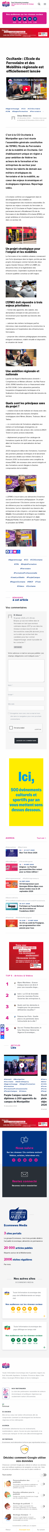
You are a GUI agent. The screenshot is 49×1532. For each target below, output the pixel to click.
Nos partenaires (19, 1388)
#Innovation (11, 847)
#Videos (20, 586)
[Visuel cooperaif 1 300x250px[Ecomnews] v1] (26, 956)
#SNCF (30, 582)
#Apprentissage (12, 109)
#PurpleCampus (33, 577)
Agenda (5, 1425)
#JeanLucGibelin (17, 577)
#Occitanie (30, 586)
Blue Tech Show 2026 (28, 853)
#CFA (8, 111)
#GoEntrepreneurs (31, 878)
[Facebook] (2, 1026)
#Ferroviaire (35, 111)
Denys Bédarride (24, 116)
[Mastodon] (2, 1030)
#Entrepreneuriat (13, 878)
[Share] (2, 1037)
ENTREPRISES (7, 1439)
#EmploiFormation (20, 111)
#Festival (10, 917)
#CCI (23, 109)
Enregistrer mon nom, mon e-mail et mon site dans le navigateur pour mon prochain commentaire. (25, 716)
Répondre (18, 647)
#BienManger (11, 861)
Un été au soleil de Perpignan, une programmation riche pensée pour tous (31, 925)
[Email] (2, 1033)
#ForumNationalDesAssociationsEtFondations (25, 901)
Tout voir (40, 838)
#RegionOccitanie (17, 582)
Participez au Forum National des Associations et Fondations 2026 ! (31, 908)
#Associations (12, 898)
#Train (38, 582)
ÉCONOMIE (6, 1412)
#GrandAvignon (26, 861)
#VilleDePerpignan (24, 917)
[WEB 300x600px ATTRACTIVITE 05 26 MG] (26, 792)
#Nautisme (22, 847)
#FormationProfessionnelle (25, 573)
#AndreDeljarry (22, 1082)
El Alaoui (18, 615)
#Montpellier (19, 1079)
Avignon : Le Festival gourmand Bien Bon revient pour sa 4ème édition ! (30, 869)
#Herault (8, 1079)
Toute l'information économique (22, 4)
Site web (11, 704)
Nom (10, 685)
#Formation (9, 1086)
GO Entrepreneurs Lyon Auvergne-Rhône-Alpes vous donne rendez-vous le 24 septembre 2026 (31, 888)
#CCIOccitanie (34, 109)
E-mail (10, 694)
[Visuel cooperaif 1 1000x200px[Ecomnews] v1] (24, 33)
